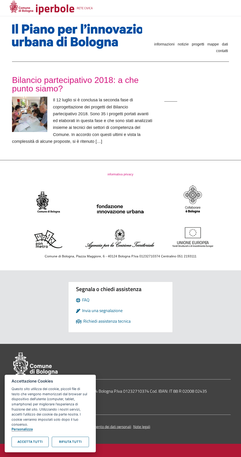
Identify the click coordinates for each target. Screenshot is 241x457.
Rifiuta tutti (70, 442)
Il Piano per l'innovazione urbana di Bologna (77, 36)
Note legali (141, 426)
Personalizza (22, 429)
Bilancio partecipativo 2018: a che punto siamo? (75, 84)
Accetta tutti (30, 442)
